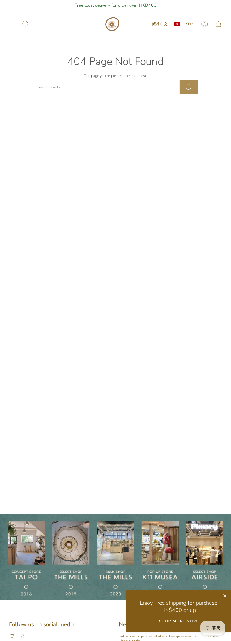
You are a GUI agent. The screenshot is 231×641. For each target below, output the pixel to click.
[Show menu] (12, 24)
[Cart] (218, 24)
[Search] (189, 87)
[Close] (225, 596)
